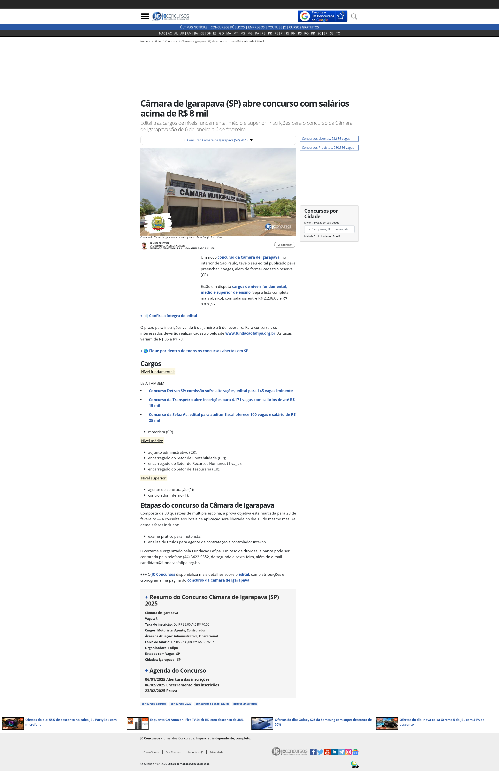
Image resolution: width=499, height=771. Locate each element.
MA (228, 33)
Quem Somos (151, 752)
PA (257, 33)
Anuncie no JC (195, 752)
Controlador (196, 630)
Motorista (165, 630)
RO (306, 33)
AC (170, 33)
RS (300, 33)
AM (189, 33)
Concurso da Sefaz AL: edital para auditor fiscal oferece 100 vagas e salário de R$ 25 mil (222, 417)
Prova (161, 690)
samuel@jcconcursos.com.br (167, 245)
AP (182, 33)
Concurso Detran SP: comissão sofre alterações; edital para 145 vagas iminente (221, 390)
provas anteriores (245, 704)
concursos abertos (154, 704)
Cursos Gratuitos (304, 27)
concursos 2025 (181, 704)
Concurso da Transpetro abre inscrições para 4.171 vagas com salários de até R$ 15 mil (222, 402)
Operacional (208, 636)
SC (319, 33)
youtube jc (277, 27)
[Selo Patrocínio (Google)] (322, 16)
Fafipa (173, 648)
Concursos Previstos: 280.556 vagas (328, 147)
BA (196, 33)
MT (236, 33)
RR (313, 33)
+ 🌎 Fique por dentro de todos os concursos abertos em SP (194, 350)
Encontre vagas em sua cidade (321, 222)
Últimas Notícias (193, 27)
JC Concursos (163, 574)
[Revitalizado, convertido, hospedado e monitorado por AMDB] (355, 764)
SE (332, 33)
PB (263, 33)
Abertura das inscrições (177, 679)
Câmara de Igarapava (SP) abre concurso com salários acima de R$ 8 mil (222, 41)
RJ (287, 33)
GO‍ (221, 33)
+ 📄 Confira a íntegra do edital (168, 315)
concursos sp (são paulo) (212, 704)
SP (325, 33)
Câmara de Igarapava (161, 613)
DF (209, 33)
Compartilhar (285, 244)
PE (276, 33)
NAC (162, 33)
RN (293, 33)
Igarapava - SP (170, 659)
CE (202, 33)
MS (243, 33)
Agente (179, 630)
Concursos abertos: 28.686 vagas (326, 138)
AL (176, 33)
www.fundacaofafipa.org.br (250, 333)
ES (215, 33)
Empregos (256, 27)
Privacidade (216, 752)
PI (282, 33)
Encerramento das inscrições (182, 685)
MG (250, 33)
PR (270, 33)
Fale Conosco (173, 752)
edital (244, 574)
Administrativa (185, 636)
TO (338, 33)
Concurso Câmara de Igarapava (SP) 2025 (216, 140)
